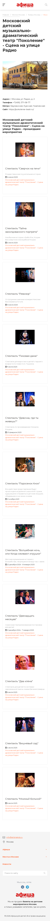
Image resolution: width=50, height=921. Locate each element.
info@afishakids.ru (14, 837)
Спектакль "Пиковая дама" (21, 356)
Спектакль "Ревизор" (17, 293)
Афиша (6, 849)
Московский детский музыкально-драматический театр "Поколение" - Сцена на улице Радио (24, 182)
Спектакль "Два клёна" (19, 681)
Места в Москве (11, 857)
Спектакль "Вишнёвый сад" (21, 743)
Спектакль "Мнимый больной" (23, 799)
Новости (7, 864)
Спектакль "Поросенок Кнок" (22, 483)
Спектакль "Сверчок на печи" (23, 168)
